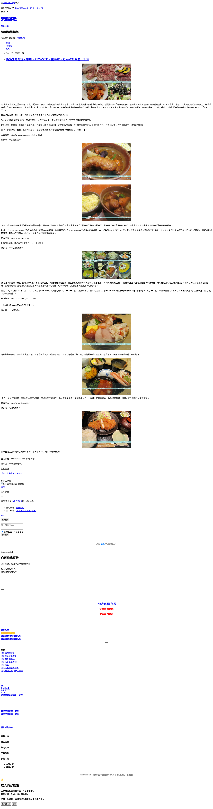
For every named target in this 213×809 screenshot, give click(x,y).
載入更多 (5, 520)
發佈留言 (5, 535)
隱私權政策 (121, 775)
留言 (20, 501)
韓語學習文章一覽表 (10, 711)
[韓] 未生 (5, 665)
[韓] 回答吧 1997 (8, 659)
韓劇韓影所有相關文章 (11, 636)
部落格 (9, 46)
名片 (8, 49)
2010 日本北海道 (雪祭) (26, 511)
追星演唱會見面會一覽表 (12, 695)
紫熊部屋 (9, 19)
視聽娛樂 (21, 38)
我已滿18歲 (6, 804)
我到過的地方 (7, 727)
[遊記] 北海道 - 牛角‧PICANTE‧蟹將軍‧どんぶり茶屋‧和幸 (47, 59)
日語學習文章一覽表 (10, 714)
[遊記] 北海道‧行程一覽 (11, 473)
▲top (3, 515)
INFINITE (5, 690)
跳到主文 (5, 26)
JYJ (2, 686)
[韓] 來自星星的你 (9, 662)
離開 (14, 804)
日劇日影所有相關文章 (11, 639)
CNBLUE (5, 688)
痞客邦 (15, 501)
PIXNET (88, 775)
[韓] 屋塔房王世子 (9, 656)
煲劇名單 (5, 630)
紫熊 (3, 487)
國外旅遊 (20, 508)
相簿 (8, 43)
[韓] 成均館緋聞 (8, 653)
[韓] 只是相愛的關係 (9, 668)
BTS (3, 692)
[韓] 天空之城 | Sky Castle (12, 671)
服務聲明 (130, 775)
